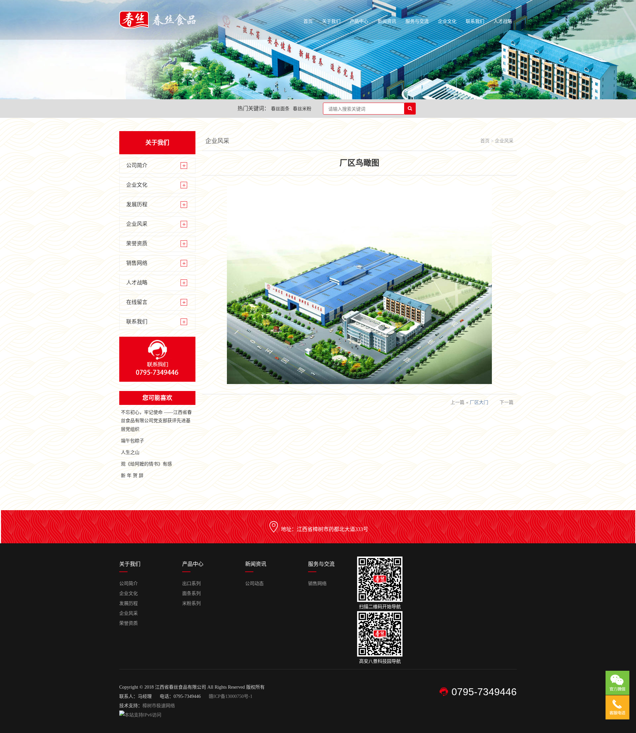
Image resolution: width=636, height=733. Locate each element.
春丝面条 (280, 108)
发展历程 (136, 204)
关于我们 (331, 21)
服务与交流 (417, 21)
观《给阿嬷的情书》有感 (146, 464)
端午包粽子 (132, 440)
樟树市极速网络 (158, 705)
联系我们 (475, 21)
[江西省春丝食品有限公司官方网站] (157, 27)
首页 (308, 21)
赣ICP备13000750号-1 (230, 696)
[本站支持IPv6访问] (140, 714)
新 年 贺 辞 (132, 475)
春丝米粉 (302, 108)
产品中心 (359, 21)
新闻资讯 (387, 21)
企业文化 (447, 21)
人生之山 (130, 452)
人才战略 (503, 21)
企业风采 (136, 224)
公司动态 (254, 583)
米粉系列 (191, 603)
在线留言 (136, 302)
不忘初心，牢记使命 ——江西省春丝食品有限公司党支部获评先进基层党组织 (156, 420)
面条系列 (191, 593)
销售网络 (136, 263)
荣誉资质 (136, 243)
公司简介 (136, 165)
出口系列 (191, 583)
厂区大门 (479, 402)
